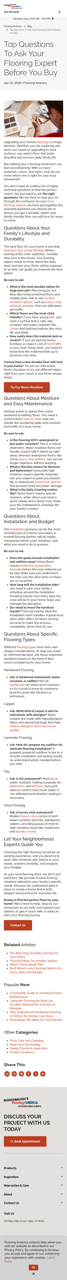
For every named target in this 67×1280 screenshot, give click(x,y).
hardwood (17, 684)
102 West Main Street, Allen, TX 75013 (24, 1221)
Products (10, 1168)
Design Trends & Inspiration (29, 1048)
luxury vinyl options (31, 459)
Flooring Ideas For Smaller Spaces (33, 960)
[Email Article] (7, 1074)
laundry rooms (26, 831)
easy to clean (32, 419)
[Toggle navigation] (60, 12)
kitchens (37, 786)
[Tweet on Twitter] (35, 1074)
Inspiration (11, 1177)
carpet (14, 328)
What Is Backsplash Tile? (27, 964)
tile (52, 778)
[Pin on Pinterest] (21, 1074)
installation (17, 529)
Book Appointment (27, 1141)
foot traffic (54, 344)
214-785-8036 (11, 12)
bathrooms (17, 786)
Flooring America (13, 26)
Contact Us (18, 925)
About (8, 1194)
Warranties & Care (16, 1185)
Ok (33, 1267)
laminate (28, 305)
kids (52, 317)
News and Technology (25, 1044)
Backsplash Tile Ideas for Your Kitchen (36, 1019)
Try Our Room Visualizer (26, 387)
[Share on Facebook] (28, 1074)
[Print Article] (14, 1074)
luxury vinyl (29, 816)
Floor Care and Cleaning (26, 1040)
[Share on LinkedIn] (43, 1074)
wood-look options (48, 482)
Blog (29, 26)
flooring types (26, 647)
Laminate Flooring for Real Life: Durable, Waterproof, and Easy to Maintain (32, 1004)
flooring (42, 142)
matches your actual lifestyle (24, 250)
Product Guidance (22, 1052)
